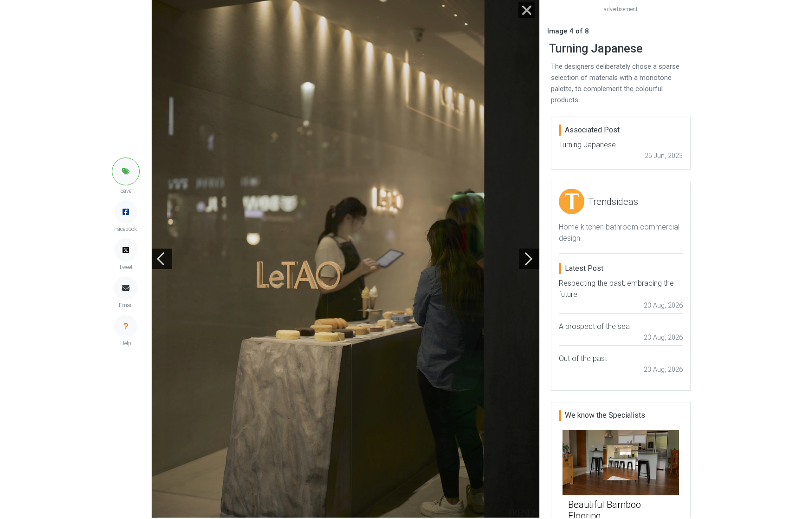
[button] (126, 171)
